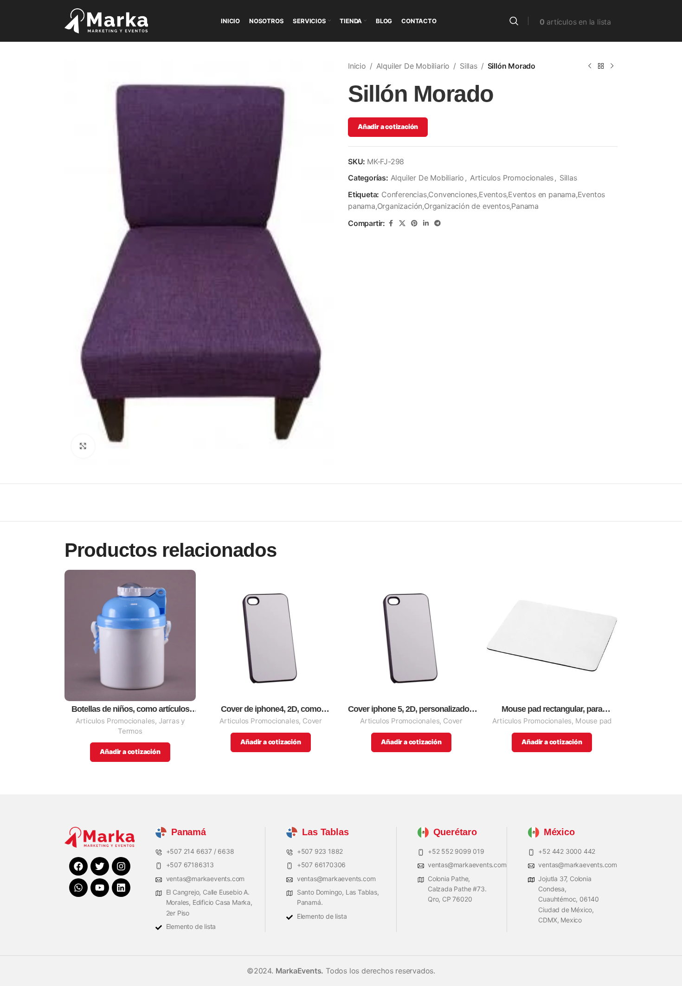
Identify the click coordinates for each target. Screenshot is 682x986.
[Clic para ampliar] (83, 446)
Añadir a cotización (388, 126)
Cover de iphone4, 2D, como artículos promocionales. (271, 709)
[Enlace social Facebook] (390, 223)
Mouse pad (593, 720)
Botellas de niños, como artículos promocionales (130, 709)
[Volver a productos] (600, 66)
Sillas (468, 66)
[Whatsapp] (78, 887)
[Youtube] (99, 887)
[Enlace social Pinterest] (414, 223)
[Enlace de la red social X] (402, 223)
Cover (312, 720)
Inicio (357, 66)
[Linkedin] (121, 887)
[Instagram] (121, 866)
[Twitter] (99, 866)
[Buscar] (514, 21)
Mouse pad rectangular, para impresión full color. (552, 709)
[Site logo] (106, 20)
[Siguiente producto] (612, 66)
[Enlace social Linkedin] (425, 223)
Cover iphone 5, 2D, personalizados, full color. (411, 709)
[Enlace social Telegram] (437, 223)
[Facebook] (78, 866)
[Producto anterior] (589, 66)
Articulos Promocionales (511, 177)
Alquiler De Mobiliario (413, 66)
